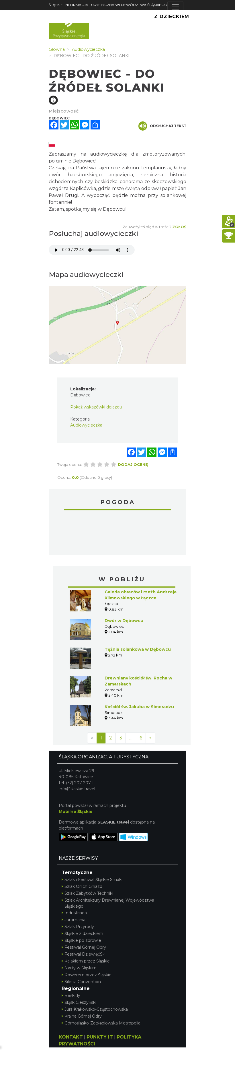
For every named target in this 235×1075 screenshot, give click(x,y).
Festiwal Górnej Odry (85, 947)
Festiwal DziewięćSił (84, 954)
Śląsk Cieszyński (80, 1002)
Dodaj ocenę (133, 464)
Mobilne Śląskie (76, 811)
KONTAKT (71, 1037)
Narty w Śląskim (80, 968)
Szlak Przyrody (79, 926)
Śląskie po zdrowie (82, 940)
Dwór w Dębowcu (124, 620)
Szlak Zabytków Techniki (88, 893)
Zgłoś (179, 226)
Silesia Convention (82, 981)
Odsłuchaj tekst (168, 126)
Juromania (74, 919)
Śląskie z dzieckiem (83, 933)
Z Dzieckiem (171, 16)
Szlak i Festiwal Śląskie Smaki (93, 879)
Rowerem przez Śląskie (87, 974)
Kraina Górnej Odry (83, 1016)
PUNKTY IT (100, 1037)
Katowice (117, 533)
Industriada (75, 912)
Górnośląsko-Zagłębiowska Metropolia (102, 1023)
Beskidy (72, 995)
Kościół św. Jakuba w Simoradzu (139, 706)
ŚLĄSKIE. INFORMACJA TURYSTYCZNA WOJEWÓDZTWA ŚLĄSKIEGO (108, 5)
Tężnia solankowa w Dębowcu (138, 649)
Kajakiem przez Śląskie (87, 961)
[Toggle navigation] (175, 7)
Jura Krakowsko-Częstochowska (96, 1009)
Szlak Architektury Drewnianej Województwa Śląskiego (109, 903)
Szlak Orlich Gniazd (83, 886)
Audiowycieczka (86, 425)
